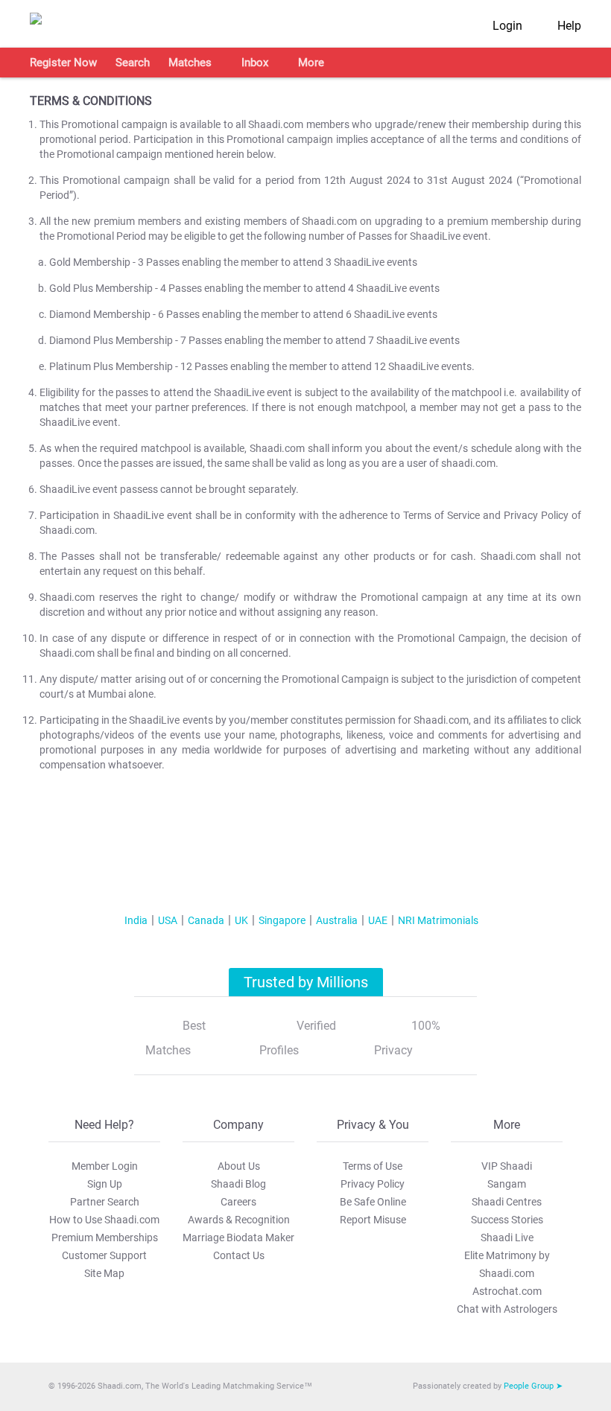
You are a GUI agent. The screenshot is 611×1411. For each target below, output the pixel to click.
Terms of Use (372, 1166)
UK (241, 920)
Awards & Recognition (239, 1220)
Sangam (506, 1184)
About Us (239, 1166)
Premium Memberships (104, 1237)
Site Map (104, 1273)
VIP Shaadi (506, 1166)
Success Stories (507, 1220)
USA (167, 920)
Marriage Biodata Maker (238, 1237)
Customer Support (104, 1255)
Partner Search (104, 1202)
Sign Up (104, 1184)
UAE (377, 920)
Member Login (105, 1166)
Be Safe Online (373, 1202)
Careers (238, 1202)
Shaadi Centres (507, 1202)
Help (569, 26)
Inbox (254, 62)
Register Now (63, 62)
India (136, 920)
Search (132, 62)
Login (507, 26)
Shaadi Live (507, 1237)
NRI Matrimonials (438, 920)
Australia (337, 920)
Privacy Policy (373, 1184)
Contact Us (239, 1255)
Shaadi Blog (238, 1184)
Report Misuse (373, 1220)
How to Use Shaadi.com (104, 1220)
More (311, 62)
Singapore (282, 920)
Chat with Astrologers (507, 1309)
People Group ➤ (533, 1386)
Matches (190, 62)
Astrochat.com (507, 1291)
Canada (206, 920)
